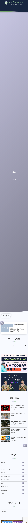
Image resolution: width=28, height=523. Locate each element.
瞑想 (12, 483)
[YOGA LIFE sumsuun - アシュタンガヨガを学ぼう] (14, 2)
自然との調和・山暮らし (12, 476)
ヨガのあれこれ (12, 486)
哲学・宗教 (12, 472)
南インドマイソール (12, 469)
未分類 (12, 493)
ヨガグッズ (12, 462)
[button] (24, 2)
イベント (12, 466)
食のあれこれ (12, 490)
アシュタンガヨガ (12, 479)
